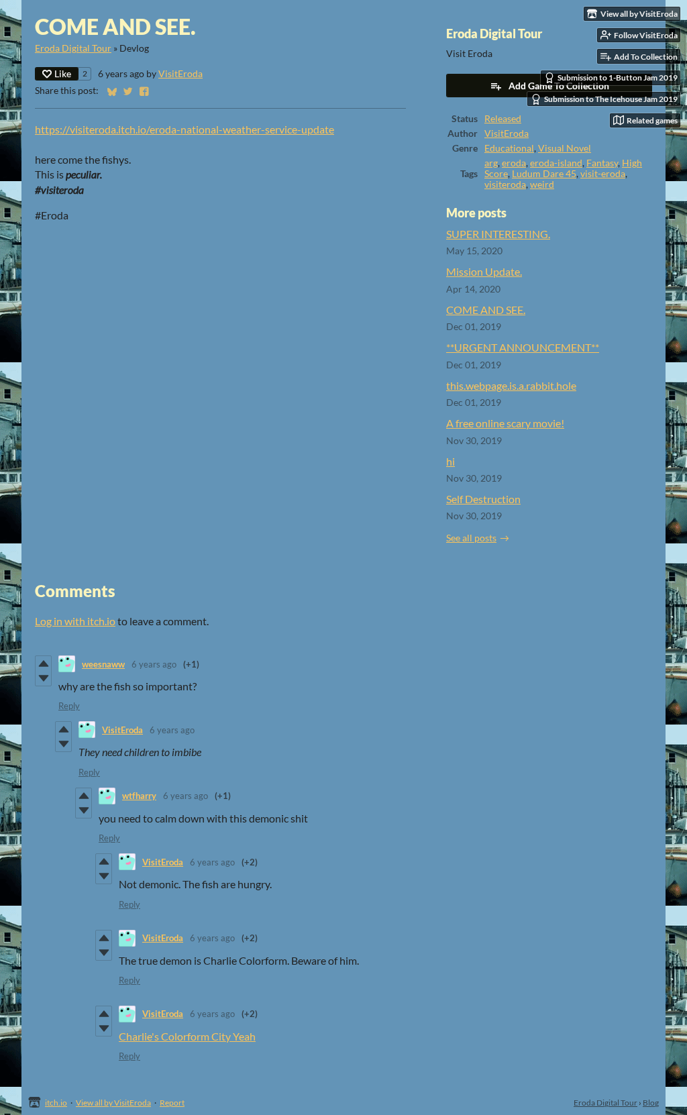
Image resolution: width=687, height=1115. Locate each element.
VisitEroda (180, 73)
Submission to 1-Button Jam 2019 (618, 77)
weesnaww (103, 664)
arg (491, 163)
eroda (514, 163)
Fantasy (602, 163)
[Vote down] (43, 678)
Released (502, 118)
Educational (509, 148)
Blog (651, 1103)
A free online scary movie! (505, 423)
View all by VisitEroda (113, 1103)
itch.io (56, 1103)
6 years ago (153, 664)
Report (172, 1103)
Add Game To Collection (559, 85)
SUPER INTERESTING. (498, 233)
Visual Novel (564, 148)
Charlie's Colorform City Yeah (187, 1036)
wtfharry (139, 795)
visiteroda (505, 184)
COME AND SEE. (485, 309)
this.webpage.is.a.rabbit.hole (511, 385)
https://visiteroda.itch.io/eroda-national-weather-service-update (184, 129)
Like (62, 73)
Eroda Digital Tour (73, 48)
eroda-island (556, 163)
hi (450, 461)
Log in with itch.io (75, 621)
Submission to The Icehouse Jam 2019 (611, 99)
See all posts (471, 538)
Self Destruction (483, 498)
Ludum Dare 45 (544, 173)
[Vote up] (43, 663)
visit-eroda (602, 173)
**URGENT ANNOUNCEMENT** (522, 347)
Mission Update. (484, 271)
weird (542, 184)
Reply (69, 705)
